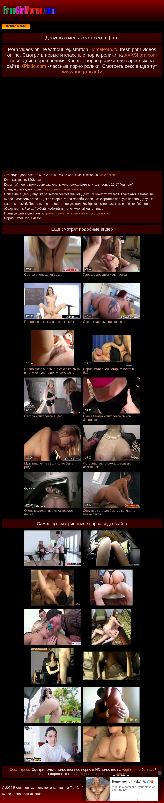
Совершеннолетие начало (62, 189)
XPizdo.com (33, 66)
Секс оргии (107, 175)
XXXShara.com (140, 55)
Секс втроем (20, 770)
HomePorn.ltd (103, 49)
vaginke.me (131, 770)
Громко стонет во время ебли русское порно (77, 213)
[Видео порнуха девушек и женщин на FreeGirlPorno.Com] (29, 10)
